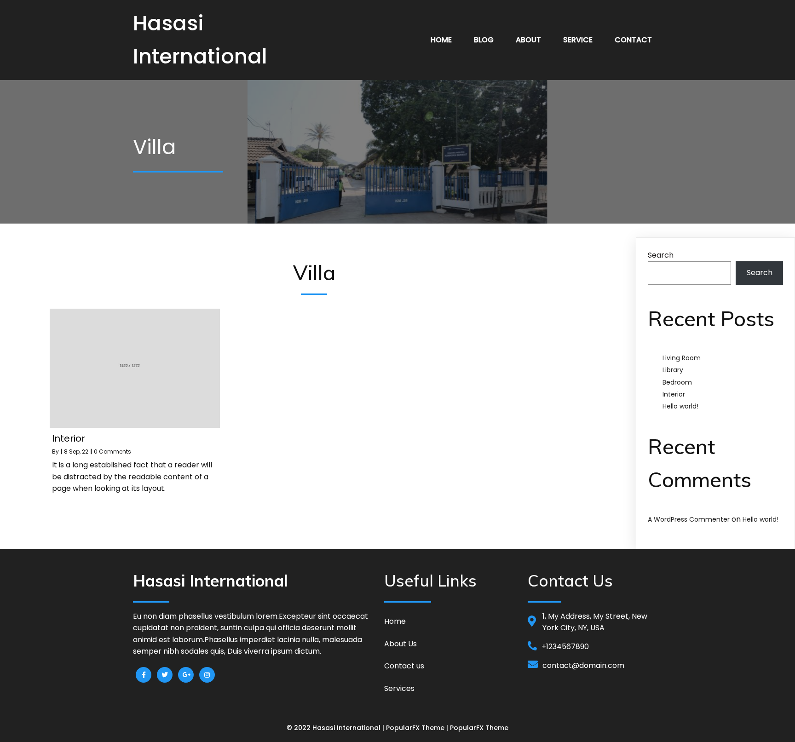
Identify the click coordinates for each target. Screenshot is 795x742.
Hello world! (680, 406)
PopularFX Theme (415, 727)
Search (661, 255)
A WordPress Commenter (689, 519)
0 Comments (112, 451)
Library (672, 369)
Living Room (681, 357)
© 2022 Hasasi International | (336, 727)
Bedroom (677, 382)
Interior (673, 394)
